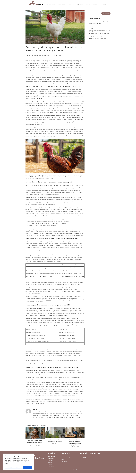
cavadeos (48, 300)
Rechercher (91, 11)
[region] (18, 462)
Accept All (27, 467)
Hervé (28, 55)
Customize (9, 467)
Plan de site (64, 461)
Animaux (88, 4)
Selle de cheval (51, 4)
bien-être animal (78, 233)
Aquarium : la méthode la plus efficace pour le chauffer (55, 440)
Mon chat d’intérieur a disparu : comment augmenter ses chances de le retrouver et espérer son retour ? (99, 26)
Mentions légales (65, 456)
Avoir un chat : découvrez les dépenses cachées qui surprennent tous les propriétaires (75, 442)
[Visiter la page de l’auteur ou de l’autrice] (28, 411)
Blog (104, 4)
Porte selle (71, 4)
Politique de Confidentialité (67, 457)
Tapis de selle (62, 4)
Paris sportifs (96, 4)
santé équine (35, 216)
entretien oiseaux (46, 136)
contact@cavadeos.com (95, 457)
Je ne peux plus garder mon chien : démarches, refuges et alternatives (35, 442)
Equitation (80, 4)
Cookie (62, 459)
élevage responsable (30, 355)
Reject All (18, 467)
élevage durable (37, 178)
